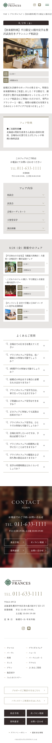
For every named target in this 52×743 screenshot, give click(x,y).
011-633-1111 (26, 168)
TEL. (26, 524)
